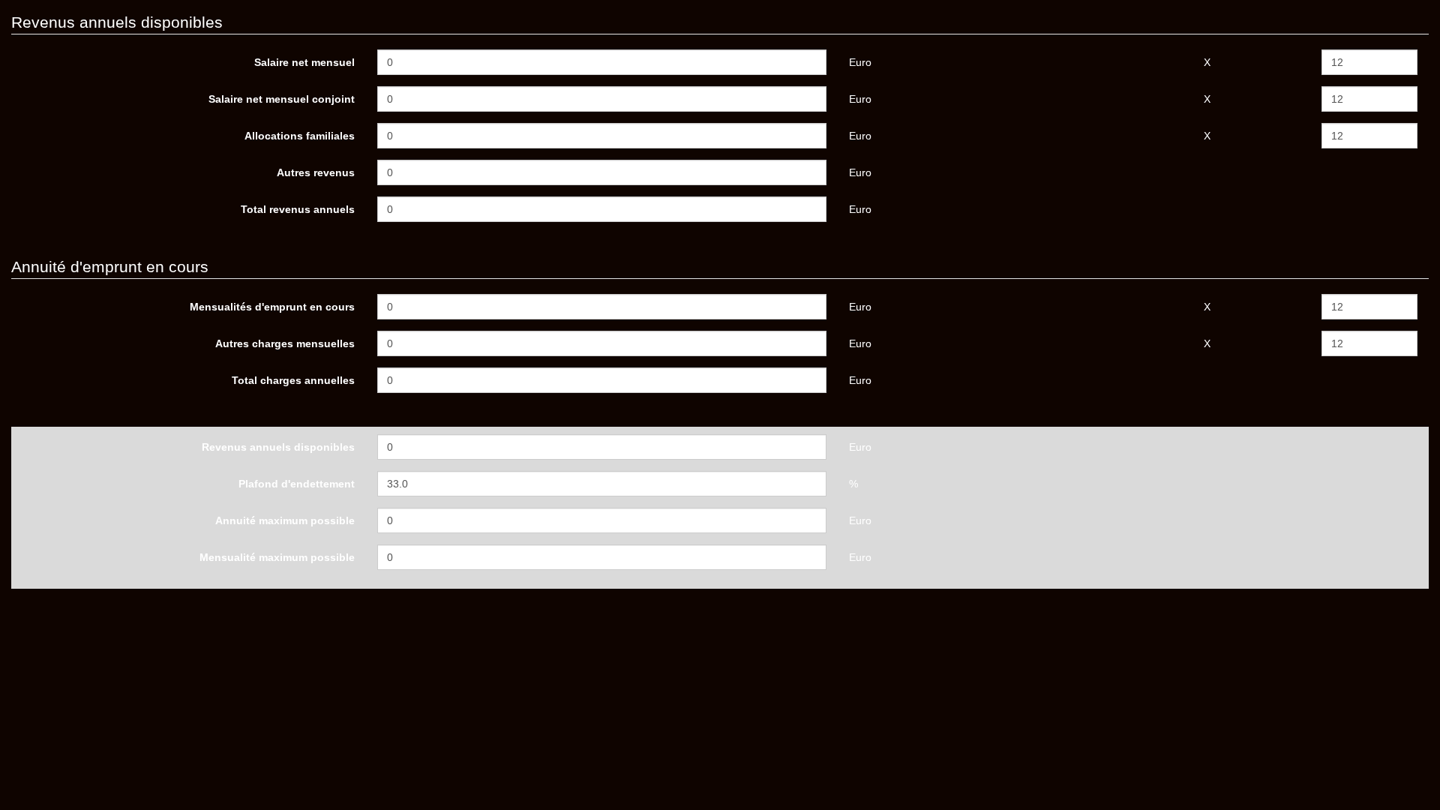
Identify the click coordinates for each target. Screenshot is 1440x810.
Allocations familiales (299, 136)
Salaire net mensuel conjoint (281, 99)
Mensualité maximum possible (277, 557)
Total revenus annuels (298, 209)
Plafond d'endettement (296, 484)
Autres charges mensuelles (285, 344)
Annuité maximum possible (285, 520)
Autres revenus (316, 172)
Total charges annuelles (293, 380)
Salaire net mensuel (304, 62)
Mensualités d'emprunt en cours (272, 307)
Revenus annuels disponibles (278, 447)
